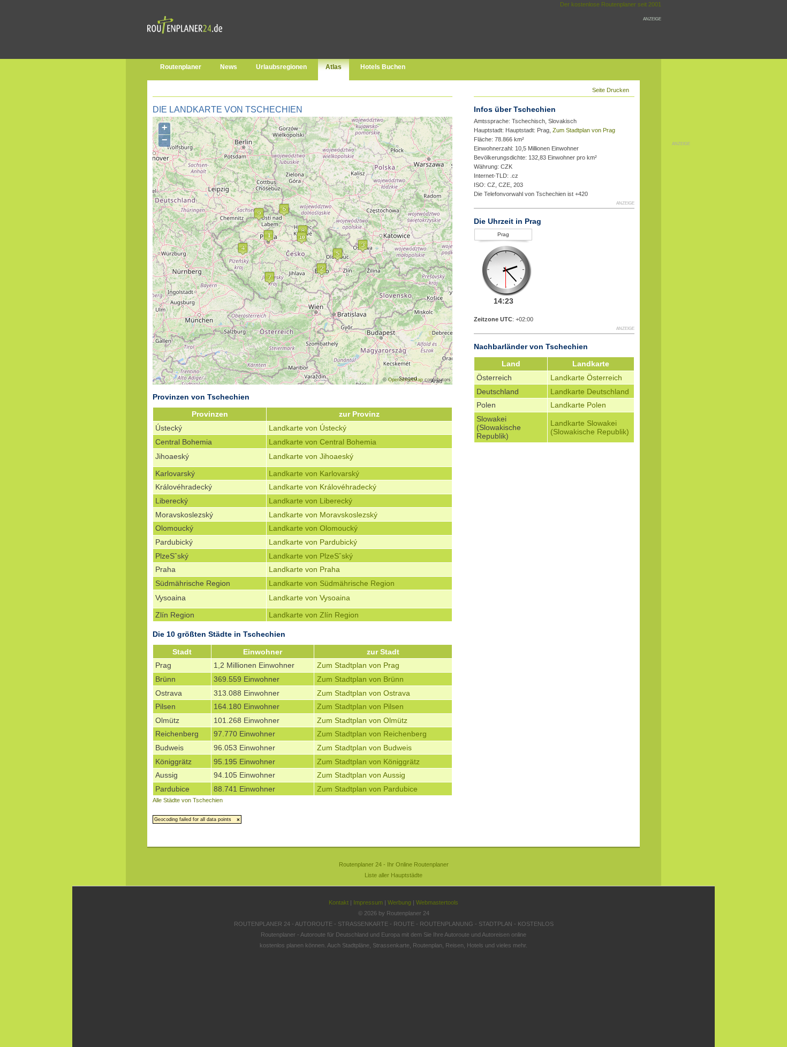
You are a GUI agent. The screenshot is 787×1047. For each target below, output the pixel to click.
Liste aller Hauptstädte (393, 875)
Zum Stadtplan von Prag (358, 665)
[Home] (187, 36)
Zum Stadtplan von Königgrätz (368, 761)
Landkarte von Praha (304, 569)
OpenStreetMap (405, 379)
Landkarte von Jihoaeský (311, 456)
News (228, 67)
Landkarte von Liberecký (310, 500)
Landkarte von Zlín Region (314, 615)
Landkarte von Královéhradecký (322, 487)
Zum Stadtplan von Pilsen (360, 706)
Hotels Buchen (382, 67)
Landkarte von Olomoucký (313, 528)
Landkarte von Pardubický (313, 542)
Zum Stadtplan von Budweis (364, 747)
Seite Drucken (610, 90)
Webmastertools (437, 902)
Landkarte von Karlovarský (314, 473)
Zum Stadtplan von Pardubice (367, 789)
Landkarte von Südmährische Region (332, 583)
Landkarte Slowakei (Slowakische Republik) (589, 427)
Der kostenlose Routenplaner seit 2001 (610, 4)
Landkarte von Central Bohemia (322, 442)
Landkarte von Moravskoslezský (323, 514)
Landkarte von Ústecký (307, 428)
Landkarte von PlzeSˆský (311, 556)
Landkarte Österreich (586, 377)
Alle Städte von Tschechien (188, 800)
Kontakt (339, 902)
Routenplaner (180, 67)
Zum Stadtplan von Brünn (360, 679)
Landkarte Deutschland (589, 391)
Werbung (399, 902)
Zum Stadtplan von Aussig (361, 775)
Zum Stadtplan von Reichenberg (372, 733)
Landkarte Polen (578, 405)
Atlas (334, 67)
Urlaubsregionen (281, 67)
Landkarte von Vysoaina (309, 597)
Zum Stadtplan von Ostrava (363, 693)
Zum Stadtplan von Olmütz (362, 720)
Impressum (368, 902)
